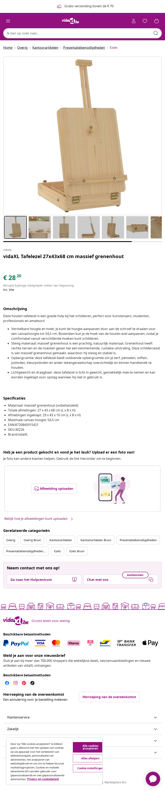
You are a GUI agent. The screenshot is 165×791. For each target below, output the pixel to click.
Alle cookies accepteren (90, 747)
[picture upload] (112, 489)
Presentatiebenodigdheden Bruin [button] (27, 551)
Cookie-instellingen (90, 768)
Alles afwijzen (90, 758)
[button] (82, 717)
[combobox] (82, 33)
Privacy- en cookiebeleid (43, 779)
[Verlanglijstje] (145, 21)
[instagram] (15, 683)
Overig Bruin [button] (32, 540)
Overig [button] (10, 540)
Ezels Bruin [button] (77, 551)
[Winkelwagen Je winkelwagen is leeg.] (156, 21)
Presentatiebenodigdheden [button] (138, 540)
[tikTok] (32, 683)
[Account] (133, 21)
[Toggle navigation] (8, 21)
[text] (12, 278)
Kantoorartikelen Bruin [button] (95, 540)
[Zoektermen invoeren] (156, 33)
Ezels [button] (57, 551)
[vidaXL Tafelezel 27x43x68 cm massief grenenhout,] (82, 136)
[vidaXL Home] (70, 21)
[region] (54, 761)
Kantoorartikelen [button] (61, 540)
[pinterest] (24, 683)
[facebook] (7, 683)
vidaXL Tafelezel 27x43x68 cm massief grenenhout (63, 256)
